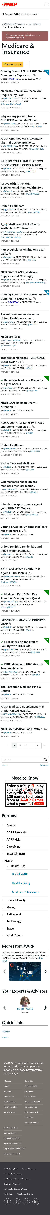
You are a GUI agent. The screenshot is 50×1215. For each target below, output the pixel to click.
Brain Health (20, 874)
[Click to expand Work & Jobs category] (4, 936)
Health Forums (34, 24)
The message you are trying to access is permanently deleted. (23, 36)
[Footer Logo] (25, 1055)
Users (4, 765)
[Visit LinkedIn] (35, 1201)
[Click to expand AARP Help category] (4, 840)
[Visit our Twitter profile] (17, 1201)
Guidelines (18, 14)
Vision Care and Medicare (18, 463)
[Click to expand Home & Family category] (4, 900)
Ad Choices (8, 1194)
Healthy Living (21, 883)
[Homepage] (10, 4)
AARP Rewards (16, 832)
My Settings (7, 14)
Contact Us (29, 1081)
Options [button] (26, 64)
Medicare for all (11, 336)
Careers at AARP (31, 1107)
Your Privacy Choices (25, 1194)
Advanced (44, 765)
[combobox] (25, 760)
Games (11, 825)
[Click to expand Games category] (4, 826)
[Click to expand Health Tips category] (9, 866)
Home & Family (16, 900)
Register (6, 1031)
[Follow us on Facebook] (7, 1201)
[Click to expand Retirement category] (4, 914)
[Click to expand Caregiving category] (4, 847)
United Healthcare (12, 205)
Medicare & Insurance (25, 892)
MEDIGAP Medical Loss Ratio (21, 729)
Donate (7, 1086)
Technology (14, 921)
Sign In (5, 1037)
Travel (10, 928)
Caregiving (13, 846)
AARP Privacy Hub (10, 1169)
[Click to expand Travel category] (4, 929)
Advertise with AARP (32, 1102)
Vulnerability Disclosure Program (16, 1189)
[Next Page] (44, 745)
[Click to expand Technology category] (4, 921)
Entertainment (16, 853)
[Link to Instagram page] (26, 1201)
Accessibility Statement (13, 1174)
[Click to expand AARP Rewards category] (4, 832)
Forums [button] (34, 14)
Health (9, 860)
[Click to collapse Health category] (3, 861)
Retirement (14, 914)
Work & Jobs (15, 935)
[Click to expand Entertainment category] (4, 854)
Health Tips (18, 866)
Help (26, 14)
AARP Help (13, 839)
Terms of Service (28, 1169)
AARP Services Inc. (32, 1123)
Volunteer (8, 1091)
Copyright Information (12, 1184)
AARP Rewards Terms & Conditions (17, 1179)
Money (11, 907)
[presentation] (4, 970)
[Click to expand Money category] (4, 907)
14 (38, 745)
